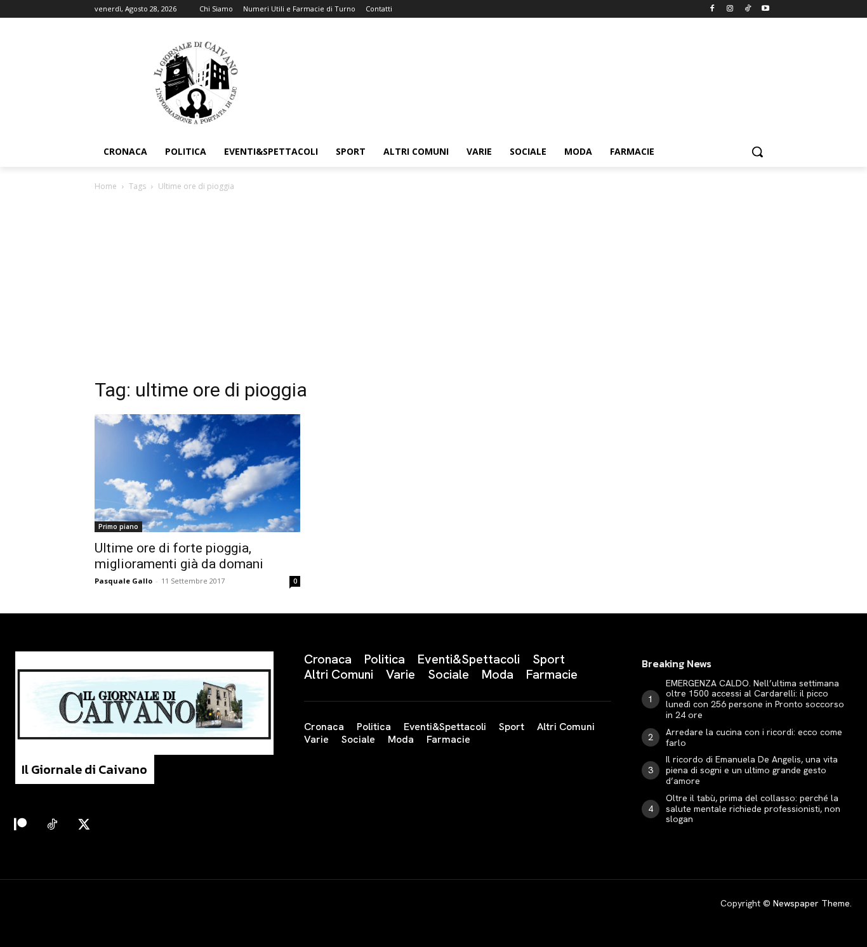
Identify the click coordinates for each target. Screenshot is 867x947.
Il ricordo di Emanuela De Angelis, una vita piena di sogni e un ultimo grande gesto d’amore (752, 770)
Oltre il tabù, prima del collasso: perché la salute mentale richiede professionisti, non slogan (753, 808)
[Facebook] (712, 9)
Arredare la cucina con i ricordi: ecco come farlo (754, 737)
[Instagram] (730, 9)
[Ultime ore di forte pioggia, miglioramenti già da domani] (197, 473)
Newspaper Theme (811, 903)
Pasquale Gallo (123, 580)
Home (106, 186)
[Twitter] (83, 825)
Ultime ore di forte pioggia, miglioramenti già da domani (179, 555)
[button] (757, 151)
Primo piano (118, 526)
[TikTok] (747, 9)
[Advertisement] (433, 288)
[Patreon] (20, 825)
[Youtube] (765, 9)
